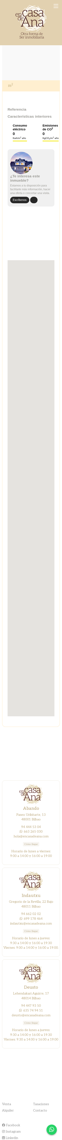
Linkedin (11, 1138)
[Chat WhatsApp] (51, 1130)
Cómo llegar (31, 844)
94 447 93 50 (31, 1006)
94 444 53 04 (31, 827)
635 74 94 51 (33, 1010)
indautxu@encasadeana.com (31, 923)
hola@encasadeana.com (31, 836)
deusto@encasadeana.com (31, 1015)
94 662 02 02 (31, 914)
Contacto (40, 1110)
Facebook (12, 1125)
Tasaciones (41, 1104)
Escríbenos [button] (20, 199)
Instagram (13, 1131)
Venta (6, 1104)
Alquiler (8, 1110)
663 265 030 (33, 831)
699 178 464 (33, 919)
